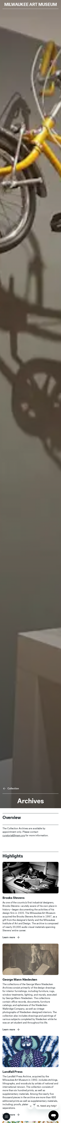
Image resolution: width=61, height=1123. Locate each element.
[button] (6, 1117)
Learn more (9, 937)
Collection (13, 788)
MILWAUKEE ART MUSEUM (30, 4)
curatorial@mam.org (14, 835)
